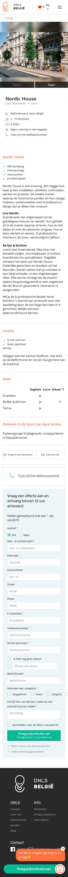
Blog (13, 830)
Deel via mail (52, 454)
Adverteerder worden (19, 822)
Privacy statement (45, 814)
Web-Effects (41, 820)
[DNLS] (13, 7)
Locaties (15, 809)
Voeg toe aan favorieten (20, 454)
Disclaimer (40, 809)
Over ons (16, 814)
